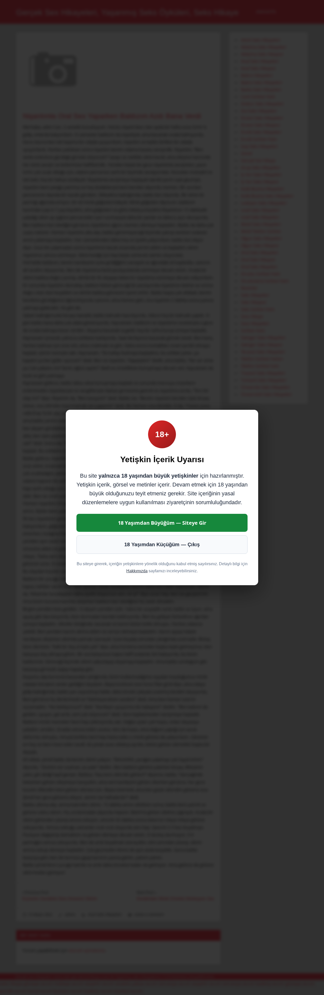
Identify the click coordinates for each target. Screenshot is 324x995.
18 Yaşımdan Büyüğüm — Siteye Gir (162, 522)
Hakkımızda (137, 571)
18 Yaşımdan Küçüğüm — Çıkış (162, 544)
